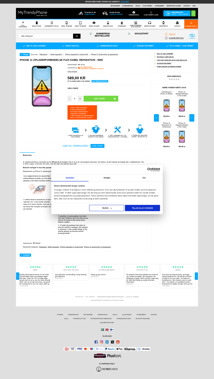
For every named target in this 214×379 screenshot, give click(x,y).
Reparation (43, 247)
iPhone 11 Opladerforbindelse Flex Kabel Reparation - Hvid (182, 125)
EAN (194, 6)
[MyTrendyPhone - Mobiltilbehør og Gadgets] (32, 13)
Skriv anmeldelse (174, 76)
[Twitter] (112, 341)
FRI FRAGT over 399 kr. (165, 57)
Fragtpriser (72, 71)
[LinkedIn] (107, 341)
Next (191, 118)
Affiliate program (143, 318)
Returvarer (115, 6)
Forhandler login (124, 318)
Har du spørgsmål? (83, 145)
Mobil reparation (53, 247)
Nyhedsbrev (159, 6)
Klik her (125, 2)
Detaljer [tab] (107, 178)
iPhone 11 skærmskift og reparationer (97, 247)
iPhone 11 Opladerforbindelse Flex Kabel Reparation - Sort (182, 94)
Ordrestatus (103, 314)
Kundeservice (127, 6)
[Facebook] (96, 341)
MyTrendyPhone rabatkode (101, 318)
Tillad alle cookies (142, 208)
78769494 (135, 297)
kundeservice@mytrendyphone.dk (110, 297)
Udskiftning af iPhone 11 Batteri (166, 93)
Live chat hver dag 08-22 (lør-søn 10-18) (172, 60)
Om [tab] (144, 178)
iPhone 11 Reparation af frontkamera (166, 125)
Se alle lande (107, 336)
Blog (66, 318)
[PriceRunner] (100, 355)
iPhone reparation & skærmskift (71, 247)
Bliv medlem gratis (100, 81)
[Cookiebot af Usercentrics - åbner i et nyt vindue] (149, 169)
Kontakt (186, 6)
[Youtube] (117, 341)
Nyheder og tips (79, 318)
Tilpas (105, 208)
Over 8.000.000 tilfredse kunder (169, 66)
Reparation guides (174, 6)
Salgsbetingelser (107, 322)
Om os (137, 6)
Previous (156, 118)
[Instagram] (101, 341)
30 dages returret (164, 63)
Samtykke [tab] (70, 178)
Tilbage (25, 54)
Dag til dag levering (165, 53)
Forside (60, 314)
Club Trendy (147, 6)
